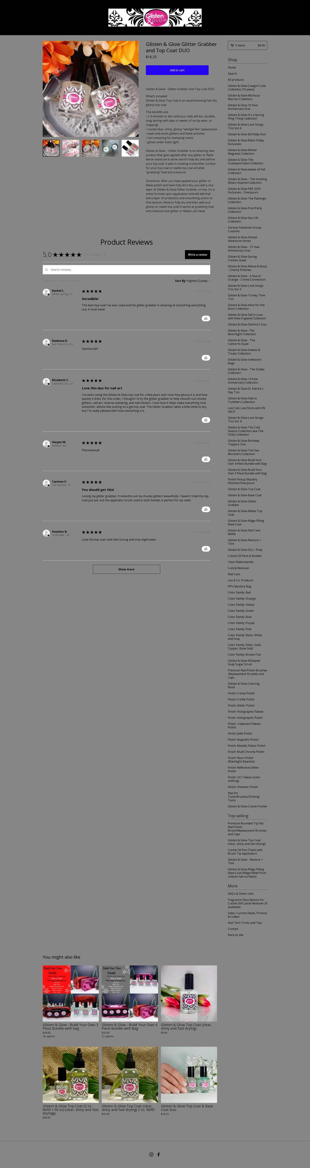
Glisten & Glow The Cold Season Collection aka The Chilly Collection (245, 431)
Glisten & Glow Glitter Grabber (242, 503)
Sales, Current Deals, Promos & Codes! (247, 915)
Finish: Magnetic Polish (243, 740)
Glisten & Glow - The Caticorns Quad (241, 342)
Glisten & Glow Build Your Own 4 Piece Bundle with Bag (247, 462)
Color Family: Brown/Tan (244, 654)
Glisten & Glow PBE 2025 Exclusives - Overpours (244, 190)
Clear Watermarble (240, 562)
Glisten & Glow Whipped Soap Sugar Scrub (244, 662)
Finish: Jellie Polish (240, 733)
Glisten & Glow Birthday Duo (247, 134)
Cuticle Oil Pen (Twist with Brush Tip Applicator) (245, 851)
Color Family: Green (241, 611)
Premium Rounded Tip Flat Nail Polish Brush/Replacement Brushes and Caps (247, 828)
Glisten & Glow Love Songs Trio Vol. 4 (246, 419)
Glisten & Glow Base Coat (245, 495)
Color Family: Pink (240, 629)
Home (232, 67)
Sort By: (180, 281)
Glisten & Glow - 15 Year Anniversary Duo (244, 248)
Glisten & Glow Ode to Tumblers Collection (242, 400)
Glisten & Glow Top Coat (244, 489)
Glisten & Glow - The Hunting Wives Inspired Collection (247, 181)
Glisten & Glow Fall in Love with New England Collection (247, 316)
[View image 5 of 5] (130, 148)
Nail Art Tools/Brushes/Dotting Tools (243, 796)
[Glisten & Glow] (155, 18)
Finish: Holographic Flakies (246, 712)
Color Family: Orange (242, 599)
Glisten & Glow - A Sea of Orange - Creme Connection (247, 278)
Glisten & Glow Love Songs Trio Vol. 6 (246, 126)
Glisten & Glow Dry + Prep (245, 550)
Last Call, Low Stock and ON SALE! (246, 410)
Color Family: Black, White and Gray (245, 637)
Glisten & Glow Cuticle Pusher (247, 806)
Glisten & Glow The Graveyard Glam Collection (245, 161)
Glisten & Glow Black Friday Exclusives (246, 142)
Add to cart (177, 70)
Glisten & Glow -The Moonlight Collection (242, 332)
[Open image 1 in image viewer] (91, 89)
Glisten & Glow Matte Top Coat (245, 513)
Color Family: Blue (240, 617)
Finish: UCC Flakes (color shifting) (244, 779)
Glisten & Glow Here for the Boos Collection (246, 307)
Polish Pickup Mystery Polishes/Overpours (242, 481)
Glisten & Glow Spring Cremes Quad (242, 258)
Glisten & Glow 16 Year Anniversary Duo (243, 107)
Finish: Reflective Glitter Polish (243, 769)
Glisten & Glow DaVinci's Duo (247, 324)
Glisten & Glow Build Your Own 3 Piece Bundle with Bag (247, 471)
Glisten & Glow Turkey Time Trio (246, 297)
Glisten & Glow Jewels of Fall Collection (246, 171)
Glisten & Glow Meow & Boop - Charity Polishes (247, 268)
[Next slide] (134, 89)
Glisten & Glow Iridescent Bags (244, 361)
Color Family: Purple (241, 623)
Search (232, 74)
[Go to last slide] (48, 89)
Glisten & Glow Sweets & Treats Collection (244, 351)
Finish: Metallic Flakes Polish (247, 746)
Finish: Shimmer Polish (243, 787)
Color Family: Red (239, 592)
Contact (233, 929)
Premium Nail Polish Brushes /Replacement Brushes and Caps (247, 673)
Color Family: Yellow (241, 605)
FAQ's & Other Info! (240, 894)
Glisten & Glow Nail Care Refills (244, 532)
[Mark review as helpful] (206, 318)
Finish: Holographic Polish (245, 718)
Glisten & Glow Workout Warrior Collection (244, 97)
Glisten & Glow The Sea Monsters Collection (243, 452)
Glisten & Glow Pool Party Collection (245, 210)
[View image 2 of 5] (70, 148)
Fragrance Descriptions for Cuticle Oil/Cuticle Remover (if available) (247, 903)
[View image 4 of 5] (110, 148)
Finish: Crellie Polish (241, 699)
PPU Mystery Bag (239, 586)
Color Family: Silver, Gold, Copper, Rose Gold (244, 646)
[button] (105, 254)
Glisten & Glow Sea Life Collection (243, 219)
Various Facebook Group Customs (244, 229)
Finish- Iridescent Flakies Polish (244, 725)
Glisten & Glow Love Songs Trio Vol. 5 (246, 287)
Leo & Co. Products (240, 580)
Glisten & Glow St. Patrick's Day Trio (245, 390)
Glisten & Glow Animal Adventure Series (242, 239)
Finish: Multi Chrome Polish (246, 752)
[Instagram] (151, 1154)
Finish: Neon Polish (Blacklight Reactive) (241, 759)
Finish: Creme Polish (241, 693)
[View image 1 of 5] (51, 148)
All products (236, 80)
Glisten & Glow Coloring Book (244, 685)
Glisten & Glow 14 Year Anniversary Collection (243, 380)
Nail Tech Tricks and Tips (245, 923)
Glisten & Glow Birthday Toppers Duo (243, 442)
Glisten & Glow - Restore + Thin (245, 861)
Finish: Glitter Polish (241, 705)
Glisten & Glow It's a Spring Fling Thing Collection (246, 116)
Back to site (235, 935)
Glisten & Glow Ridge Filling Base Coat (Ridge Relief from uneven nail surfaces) (247, 872)
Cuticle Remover (239, 568)
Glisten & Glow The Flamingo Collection (247, 200)
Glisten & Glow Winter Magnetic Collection (242, 152)
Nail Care (234, 574)
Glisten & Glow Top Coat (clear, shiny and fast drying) (247, 842)
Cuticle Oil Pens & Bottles (245, 556)
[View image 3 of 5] (90, 148)
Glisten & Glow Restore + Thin (244, 542)
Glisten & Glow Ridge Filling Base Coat (246, 522)
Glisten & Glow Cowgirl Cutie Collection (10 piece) (247, 87)
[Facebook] (158, 1154)
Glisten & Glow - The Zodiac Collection (246, 371)
